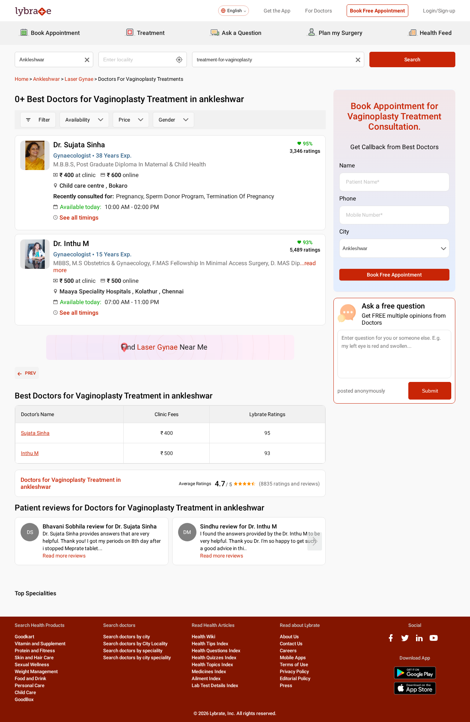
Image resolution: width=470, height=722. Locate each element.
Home (21, 79)
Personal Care (29, 685)
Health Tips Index (210, 643)
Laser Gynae (79, 79)
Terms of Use (294, 664)
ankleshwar (46, 79)
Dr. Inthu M (71, 243)
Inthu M (30, 453)
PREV (30, 373)
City (344, 231)
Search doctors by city (126, 636)
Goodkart (24, 636)
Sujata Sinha (35, 433)
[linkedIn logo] (419, 640)
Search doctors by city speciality (137, 657)
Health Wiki (203, 636)
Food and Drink (30, 678)
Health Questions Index (216, 650)
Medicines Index (209, 671)
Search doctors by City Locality (135, 643)
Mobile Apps (293, 657)
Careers (288, 650)
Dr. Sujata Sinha (79, 144)
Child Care (25, 692)
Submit (430, 391)
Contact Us (291, 643)
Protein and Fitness (35, 650)
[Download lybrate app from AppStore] (415, 693)
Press (286, 685)
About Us (289, 636)
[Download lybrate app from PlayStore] (415, 678)
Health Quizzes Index (214, 657)
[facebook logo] (390, 640)
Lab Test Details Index (215, 685)
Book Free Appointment (377, 11)
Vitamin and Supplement (40, 643)
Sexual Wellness (32, 664)
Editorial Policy (295, 678)
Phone (347, 198)
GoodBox (24, 699)
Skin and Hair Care (34, 657)
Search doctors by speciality (132, 650)
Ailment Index (206, 678)
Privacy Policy (294, 671)
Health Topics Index (212, 664)
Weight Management (36, 671)
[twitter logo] (405, 640)
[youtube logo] (433, 640)
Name (347, 165)
